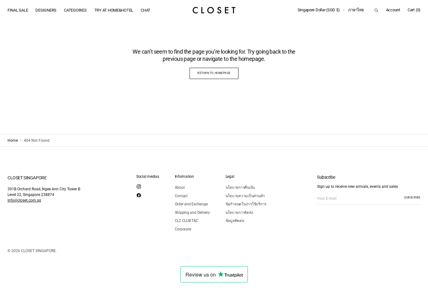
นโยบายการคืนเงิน (240, 187)
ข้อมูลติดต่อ (235, 221)
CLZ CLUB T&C (186, 221)
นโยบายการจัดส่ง (239, 212)
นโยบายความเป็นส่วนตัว (245, 196)
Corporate (183, 229)
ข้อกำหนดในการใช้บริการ (246, 204)
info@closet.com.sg (24, 200)
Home (13, 140)
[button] (319, 10)
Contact (181, 196)
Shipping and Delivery (192, 212)
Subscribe (412, 197)
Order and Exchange (191, 204)
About (180, 187)
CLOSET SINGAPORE (38, 251)
